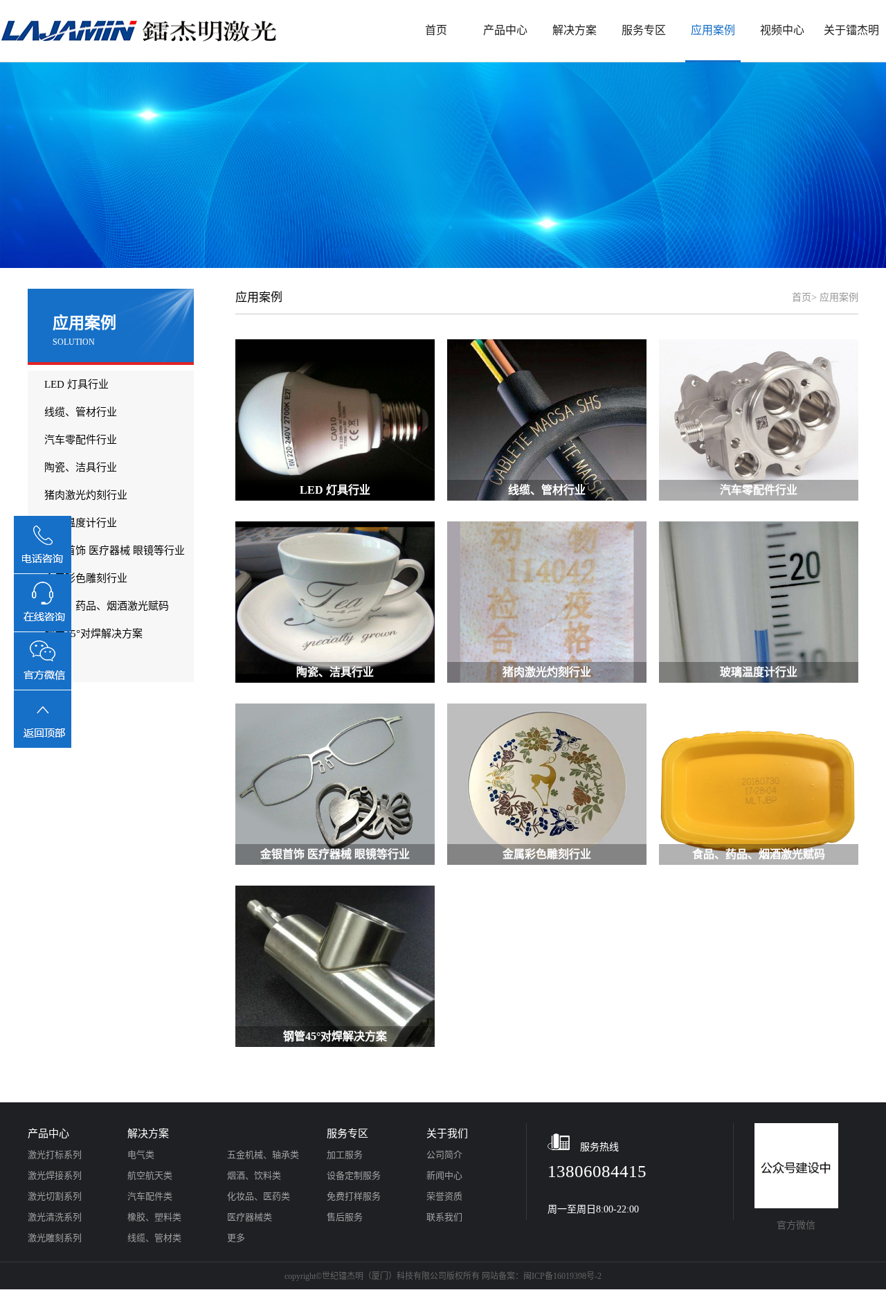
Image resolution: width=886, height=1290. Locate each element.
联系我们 (444, 1217)
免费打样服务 (354, 1196)
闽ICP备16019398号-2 (562, 1276)
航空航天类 (149, 1175)
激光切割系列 (55, 1196)
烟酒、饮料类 (254, 1175)
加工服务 (345, 1154)
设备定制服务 (354, 1175)
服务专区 (644, 30)
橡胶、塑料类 (154, 1217)
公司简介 (444, 1154)
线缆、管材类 (154, 1238)
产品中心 (505, 30)
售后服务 (345, 1217)
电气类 (140, 1154)
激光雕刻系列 (55, 1238)
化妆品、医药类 (258, 1196)
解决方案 (574, 30)
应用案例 (713, 30)
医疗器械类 (249, 1217)
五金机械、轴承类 (263, 1154)
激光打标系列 (55, 1154)
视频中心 (782, 30)
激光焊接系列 (55, 1175)
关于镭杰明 (851, 30)
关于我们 (447, 1133)
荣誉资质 (444, 1196)
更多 (236, 1238)
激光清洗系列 (55, 1217)
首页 (436, 30)
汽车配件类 (149, 1196)
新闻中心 (444, 1175)
